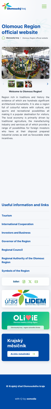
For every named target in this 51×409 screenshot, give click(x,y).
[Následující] (47, 84)
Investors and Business (16, 232)
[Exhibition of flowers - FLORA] (25, 63)
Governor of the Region (16, 241)
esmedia (31, 398)
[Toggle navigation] (44, 6)
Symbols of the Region (15, 270)
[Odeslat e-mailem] (36, 281)
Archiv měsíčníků (20, 354)
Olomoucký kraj (12, 38)
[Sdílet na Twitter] (30, 281)
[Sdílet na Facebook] (24, 281)
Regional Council (12, 249)
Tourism (7, 215)
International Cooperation (17, 224)
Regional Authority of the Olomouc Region (23, 260)
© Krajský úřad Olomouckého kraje (25, 386)
